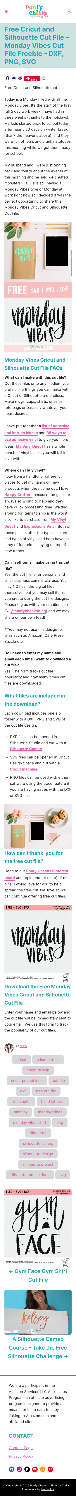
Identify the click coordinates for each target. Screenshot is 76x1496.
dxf (23, 1091)
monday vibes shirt (29, 1122)
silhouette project (38, 1164)
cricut (21, 1059)
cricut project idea (27, 1080)
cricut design (38, 1070)
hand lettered (53, 1101)
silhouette (38, 1133)
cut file (59, 1080)
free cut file (46, 1091)
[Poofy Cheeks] (37, 11)
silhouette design (38, 1154)
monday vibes (50, 1112)
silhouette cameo (38, 1143)
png (59, 1122)
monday (21, 1112)
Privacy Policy (21, 1456)
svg (63, 1175)
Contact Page (21, 1448)
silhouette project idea (29, 1175)
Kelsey (23, 1045)
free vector (21, 1101)
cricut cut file (48, 1059)
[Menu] (6, 11)
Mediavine (47, 1489)
